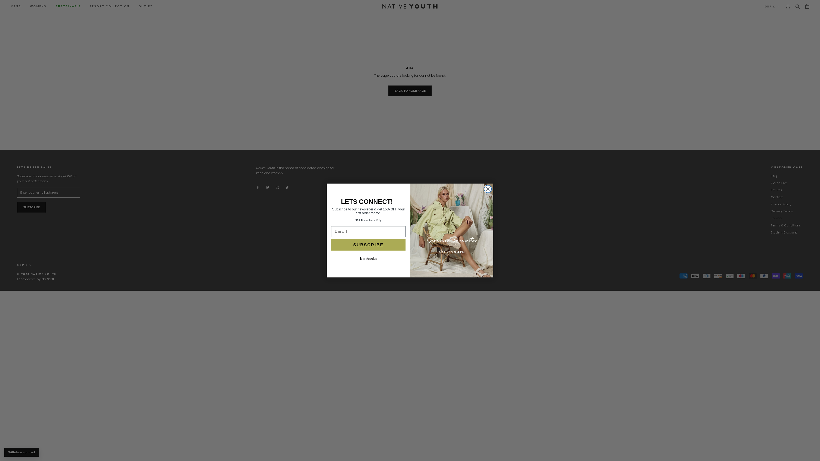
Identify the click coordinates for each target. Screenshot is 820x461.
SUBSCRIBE (368, 244)
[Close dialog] (488, 189)
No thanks (368, 259)
